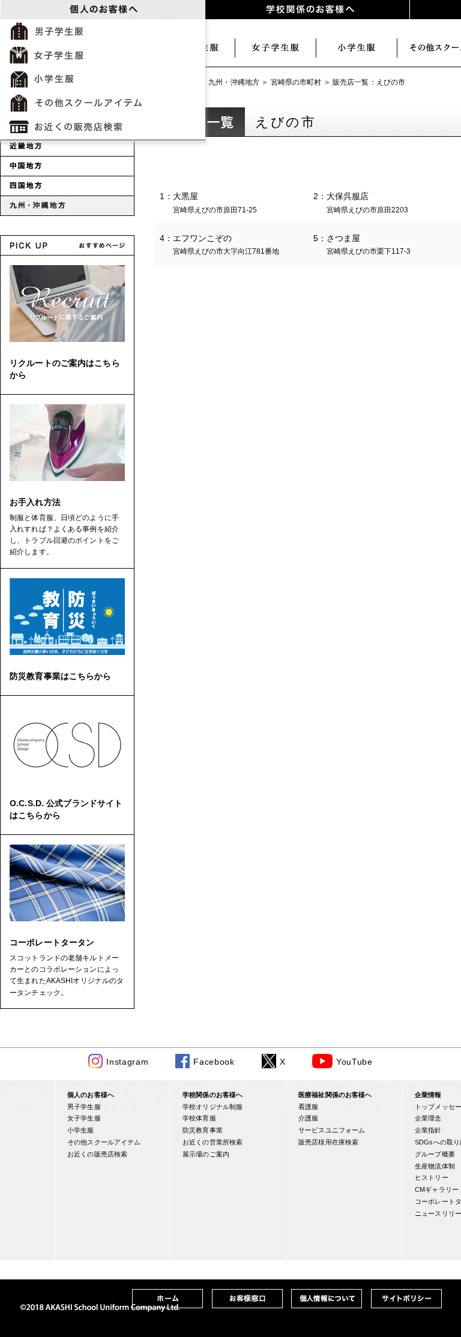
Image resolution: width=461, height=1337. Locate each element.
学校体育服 (199, 1118)
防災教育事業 (202, 1130)
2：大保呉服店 (360, 202)
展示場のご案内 (205, 1154)
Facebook (214, 1061)
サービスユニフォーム (331, 1130)
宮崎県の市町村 (296, 82)
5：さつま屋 (362, 244)
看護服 (308, 1106)
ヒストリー (431, 1177)
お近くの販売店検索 (97, 1154)
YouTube (354, 1061)
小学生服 (356, 48)
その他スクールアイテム (103, 1142)
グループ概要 (435, 1154)
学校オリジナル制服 (212, 1106)
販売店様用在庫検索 (328, 1142)
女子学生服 (275, 48)
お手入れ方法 (35, 502)
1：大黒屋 (208, 202)
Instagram (127, 1061)
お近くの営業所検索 (212, 1142)
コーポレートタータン (52, 942)
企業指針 (428, 1130)
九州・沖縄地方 (233, 82)
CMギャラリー (437, 1189)
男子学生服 (84, 1106)
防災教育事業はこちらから (61, 676)
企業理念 (428, 1118)
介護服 (308, 1118)
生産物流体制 (435, 1166)
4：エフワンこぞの (219, 244)
